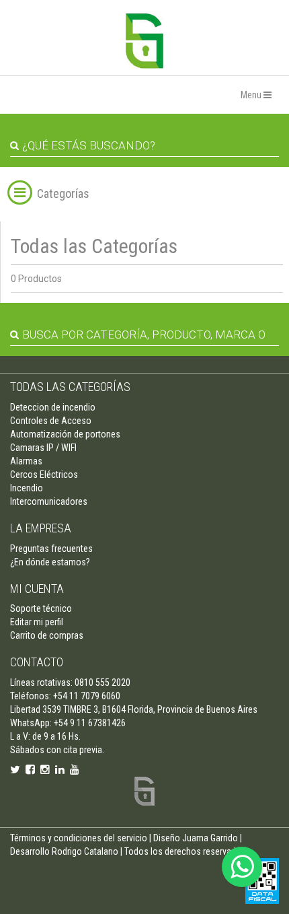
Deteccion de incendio (52, 407)
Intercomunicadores (48, 501)
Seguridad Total (144, 41)
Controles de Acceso (50, 420)
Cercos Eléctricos (44, 474)
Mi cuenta (37, 589)
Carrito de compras (46, 635)
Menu (252, 95)
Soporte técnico (41, 608)
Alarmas (26, 461)
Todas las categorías (70, 387)
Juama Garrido (210, 838)
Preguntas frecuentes (51, 548)
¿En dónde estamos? (50, 562)
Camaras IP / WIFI (43, 447)
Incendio (26, 488)
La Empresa (40, 528)
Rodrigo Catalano (85, 851)
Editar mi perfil (36, 622)
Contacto (36, 662)
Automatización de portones (65, 434)
